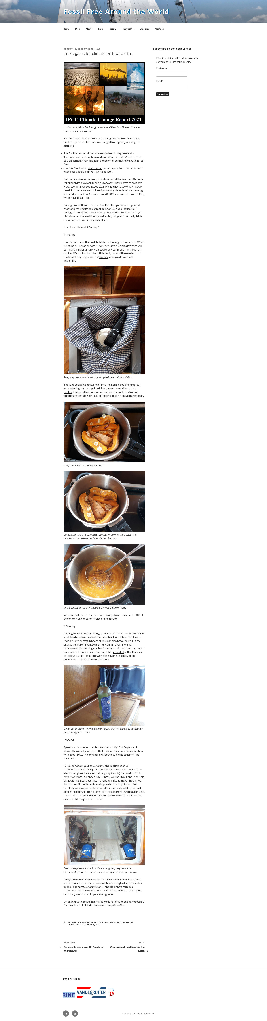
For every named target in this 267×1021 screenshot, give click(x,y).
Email (159, 81)
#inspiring (106, 922)
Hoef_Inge (94, 49)
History (112, 28)
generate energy (84, 886)
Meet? (89, 28)
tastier (113, 618)
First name (161, 68)
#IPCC (117, 922)
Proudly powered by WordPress (138, 1013)
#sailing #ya (76, 925)
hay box (103, 257)
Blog (77, 28)
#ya (98, 925)
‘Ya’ (114, 186)
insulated (118, 652)
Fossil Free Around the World (116, 11)
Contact (159, 28)
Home (66, 28)
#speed (89, 925)
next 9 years (95, 168)
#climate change (79, 922)
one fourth (101, 205)
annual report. (85, 131)
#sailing (128, 922)
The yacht (127, 28)
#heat (94, 922)
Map (100, 28)
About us (144, 28)
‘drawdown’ (106, 183)
